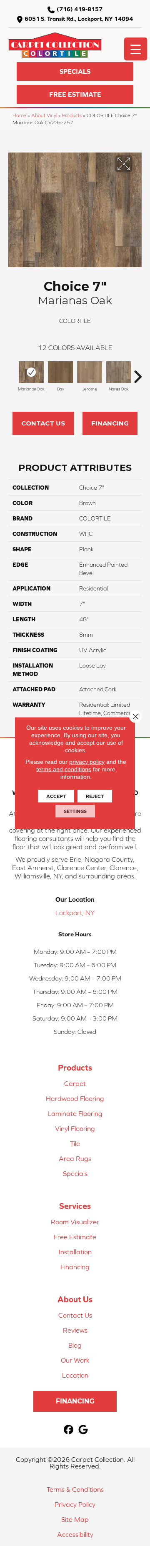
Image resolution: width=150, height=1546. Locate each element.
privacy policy (87, 761)
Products (72, 115)
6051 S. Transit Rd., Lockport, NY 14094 (79, 18)
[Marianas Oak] (31, 372)
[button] (75, 71)
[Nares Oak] (118, 372)
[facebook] (68, 1430)
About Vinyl (44, 115)
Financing (110, 423)
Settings (75, 811)
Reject (95, 796)
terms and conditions (63, 769)
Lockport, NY (75, 912)
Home (19, 115)
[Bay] (60, 372)
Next (137, 372)
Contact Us (43, 423)
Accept (56, 796)
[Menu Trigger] (135, 49)
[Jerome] (89, 372)
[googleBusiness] (83, 1430)
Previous (12, 372)
